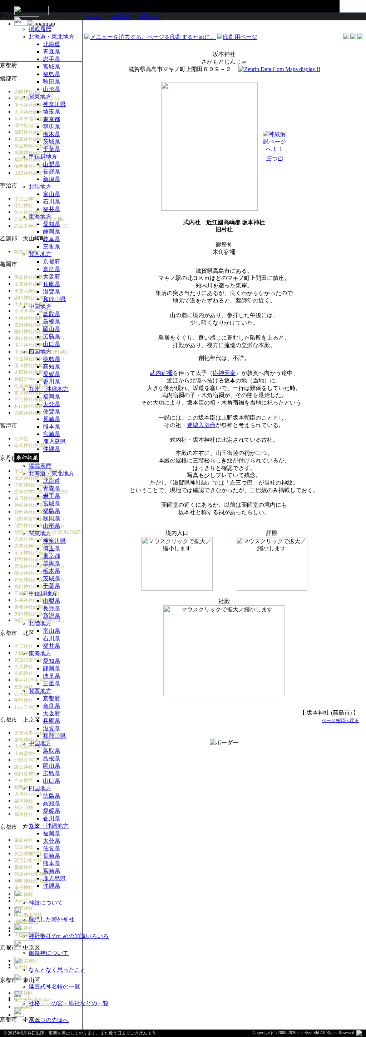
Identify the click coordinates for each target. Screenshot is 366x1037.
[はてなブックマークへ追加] (360, 37)
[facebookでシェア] (346, 37)
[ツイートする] (353, 37)
